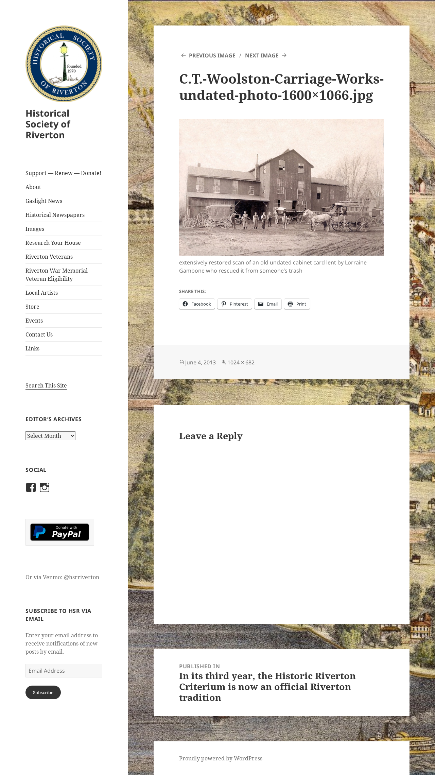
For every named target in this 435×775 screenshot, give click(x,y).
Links (32, 348)
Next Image (262, 55)
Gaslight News (43, 201)
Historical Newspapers (55, 215)
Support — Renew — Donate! (63, 173)
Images (34, 228)
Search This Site (46, 385)
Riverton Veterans (49, 256)
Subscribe (43, 692)
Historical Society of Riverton (47, 124)
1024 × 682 (241, 362)
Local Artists (41, 292)
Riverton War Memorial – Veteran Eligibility (58, 274)
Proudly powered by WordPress (220, 758)
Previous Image (212, 55)
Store (32, 306)
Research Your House (53, 242)
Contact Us (39, 334)
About (33, 187)
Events (34, 320)
